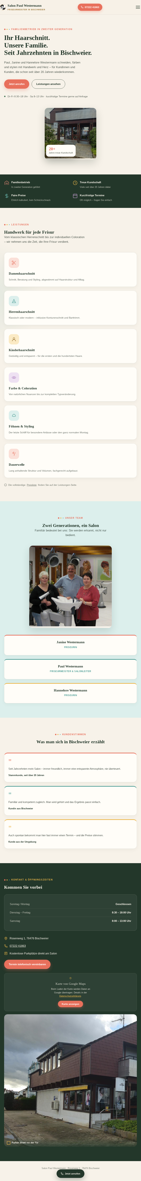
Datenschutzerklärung (70, 996)
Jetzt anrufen (17, 84)
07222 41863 (92, 7)
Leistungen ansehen (48, 84)
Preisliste (32, 485)
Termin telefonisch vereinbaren (27, 964)
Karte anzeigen (70, 1004)
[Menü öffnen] (138, 7)
